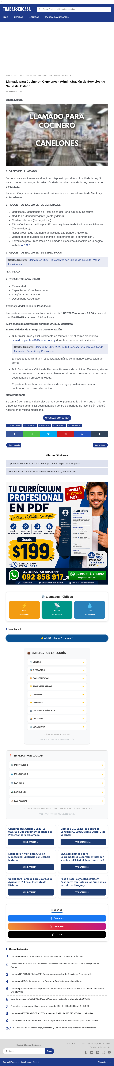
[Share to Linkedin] (82, 434)
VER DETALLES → (31, 842)
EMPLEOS (18, 17)
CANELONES (14, 426)
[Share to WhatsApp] (31, 434)
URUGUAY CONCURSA (57, 418)
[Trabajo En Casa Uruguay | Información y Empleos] (17, 9)
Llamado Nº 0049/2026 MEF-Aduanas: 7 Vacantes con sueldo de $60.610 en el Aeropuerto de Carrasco (55, 965)
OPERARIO (59, 426)
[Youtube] (109, 1053)
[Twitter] (92, 1053)
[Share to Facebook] (14, 434)
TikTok (59, 934)
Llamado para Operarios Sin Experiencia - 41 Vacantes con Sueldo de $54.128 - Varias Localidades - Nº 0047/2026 (58, 990)
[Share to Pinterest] (65, 434)
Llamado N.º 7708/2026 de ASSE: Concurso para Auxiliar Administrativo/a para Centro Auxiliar (55, 1020)
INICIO (5, 17)
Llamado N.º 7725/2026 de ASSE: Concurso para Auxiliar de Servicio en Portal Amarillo (51, 974)
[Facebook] (86, 1053)
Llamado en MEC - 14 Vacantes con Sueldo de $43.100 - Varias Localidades (46, 981)
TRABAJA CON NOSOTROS (57, 17)
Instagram (59, 926)
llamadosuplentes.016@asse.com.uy (34, 340)
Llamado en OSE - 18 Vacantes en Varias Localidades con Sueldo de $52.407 (47, 956)
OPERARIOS (75, 426)
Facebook (59, 918)
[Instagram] (103, 1053)
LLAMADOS (34, 17)
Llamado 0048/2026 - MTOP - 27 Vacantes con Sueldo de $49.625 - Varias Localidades (52, 1013)
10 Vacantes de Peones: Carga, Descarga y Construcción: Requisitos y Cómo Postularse (54, 1027)
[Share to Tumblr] (99, 434)
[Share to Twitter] (48, 434)
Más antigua (100, 445)
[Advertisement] (57, 49)
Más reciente (14, 445)
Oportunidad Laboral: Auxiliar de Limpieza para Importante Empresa (44, 463)
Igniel (109, 1062)
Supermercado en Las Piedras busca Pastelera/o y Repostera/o (42, 471)
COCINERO (30, 426)
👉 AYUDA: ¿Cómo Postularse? (57, 638)
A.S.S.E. (26, 245)
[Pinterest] (97, 1053)
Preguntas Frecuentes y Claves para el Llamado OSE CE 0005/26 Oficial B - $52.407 (51, 1006)
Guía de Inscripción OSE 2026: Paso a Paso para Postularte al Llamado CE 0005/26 (50, 999)
